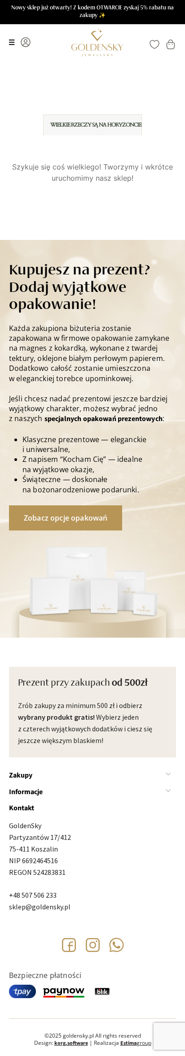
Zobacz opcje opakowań (65, 518)
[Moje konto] (25, 42)
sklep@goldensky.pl (39, 906)
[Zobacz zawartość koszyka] (170, 44)
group (135, 1043)
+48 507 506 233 (33, 895)
